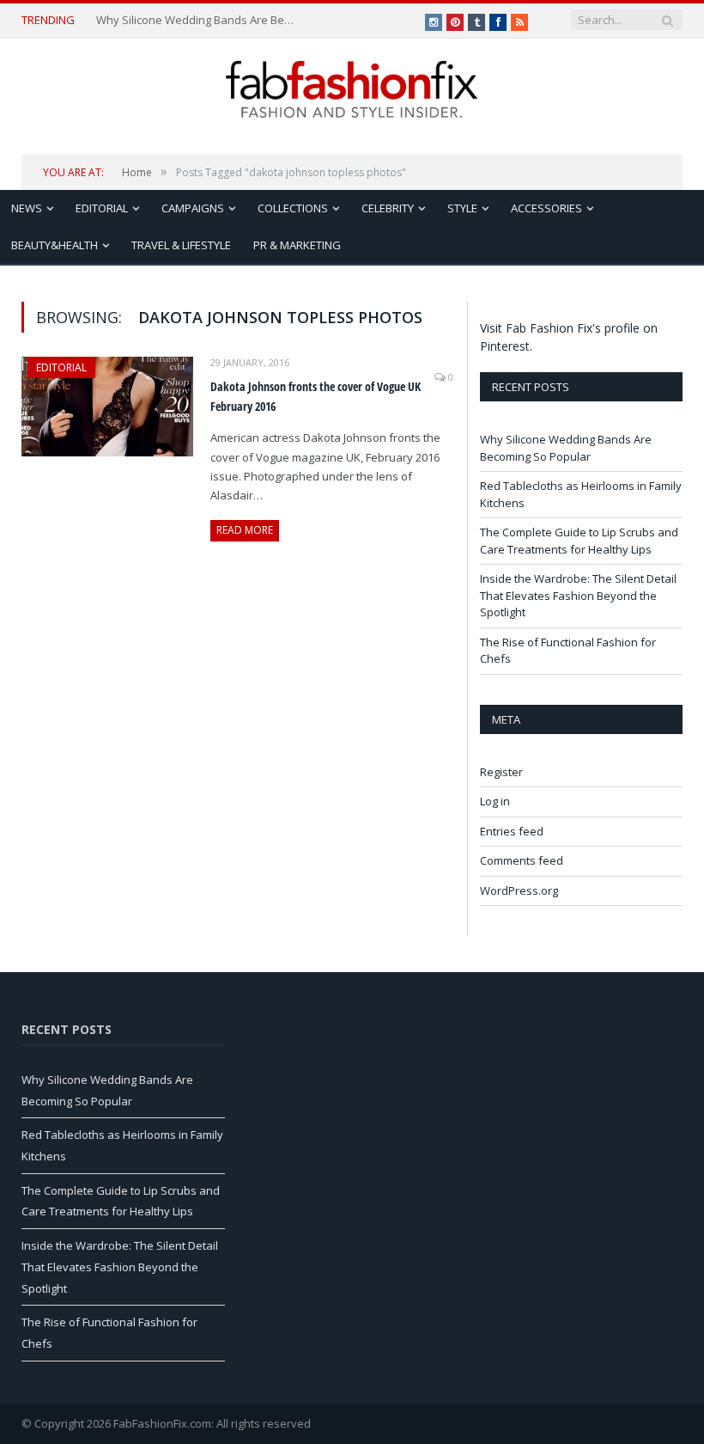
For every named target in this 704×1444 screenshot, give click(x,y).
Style (462, 208)
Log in (495, 801)
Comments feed (521, 860)
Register (501, 772)
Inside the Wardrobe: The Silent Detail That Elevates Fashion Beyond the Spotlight (578, 595)
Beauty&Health (54, 245)
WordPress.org (519, 890)
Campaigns (192, 208)
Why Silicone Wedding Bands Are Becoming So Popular (197, 20)
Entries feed (511, 831)
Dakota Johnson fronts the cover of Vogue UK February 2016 (315, 396)
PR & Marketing (297, 245)
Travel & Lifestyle (181, 245)
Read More (244, 530)
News (26, 208)
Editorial (102, 208)
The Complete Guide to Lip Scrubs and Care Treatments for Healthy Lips (579, 540)
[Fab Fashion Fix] (352, 89)
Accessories (546, 208)
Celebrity (387, 208)
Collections (293, 208)
